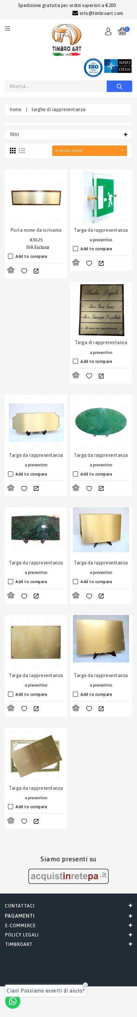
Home (15, 109)
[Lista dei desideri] (24, 271)
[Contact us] (12, 1001)
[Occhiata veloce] (36, 271)
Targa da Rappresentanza (101, 230)
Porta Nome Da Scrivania (36, 230)
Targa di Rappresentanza (101, 342)
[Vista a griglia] (13, 150)
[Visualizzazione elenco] (22, 150)
